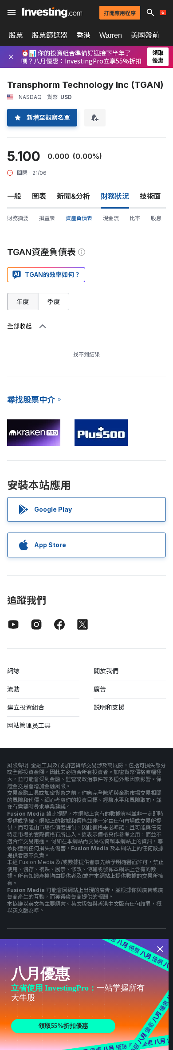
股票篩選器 (49, 35)
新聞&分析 (73, 196)
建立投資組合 (25, 707)
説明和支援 (109, 707)
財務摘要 (17, 218)
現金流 (111, 218)
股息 (156, 218)
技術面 (150, 196)
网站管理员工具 (29, 725)
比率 (135, 218)
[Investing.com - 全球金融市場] (52, 12)
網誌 (13, 671)
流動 (13, 689)
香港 (83, 35)
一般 (14, 196)
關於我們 (106, 671)
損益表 (47, 218)
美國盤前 (145, 35)
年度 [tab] (22, 301)
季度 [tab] (53, 301)
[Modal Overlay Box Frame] (84, 994)
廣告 (100, 689)
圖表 (39, 196)
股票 (16, 35)
